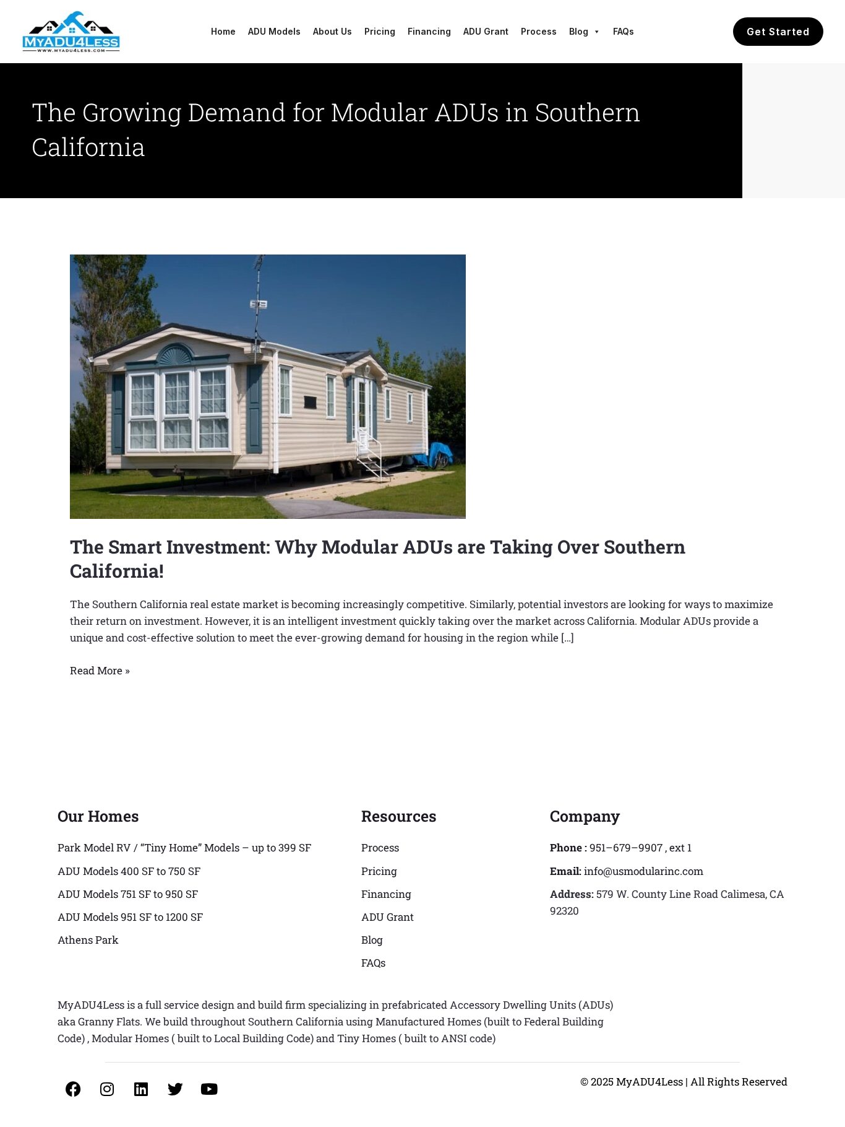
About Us (332, 31)
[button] (778, 31)
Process (539, 31)
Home (223, 31)
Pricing (379, 31)
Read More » (100, 669)
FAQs (623, 31)
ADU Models (274, 31)
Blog (578, 31)
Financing (429, 31)
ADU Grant (485, 31)
